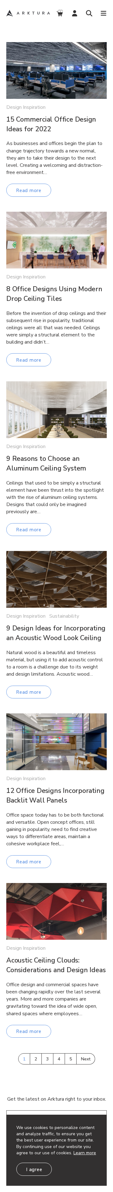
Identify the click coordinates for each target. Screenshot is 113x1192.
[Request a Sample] (59, 13)
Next (85, 1059)
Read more (28, 190)
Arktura (29, 13)
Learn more (84, 1153)
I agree (34, 1169)
